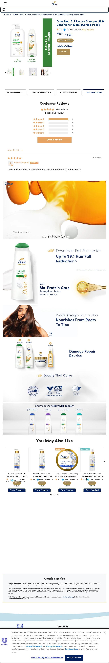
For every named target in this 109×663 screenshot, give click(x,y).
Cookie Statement (34, 646)
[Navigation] (6, 3)
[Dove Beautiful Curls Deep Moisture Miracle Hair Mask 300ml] (67, 460)
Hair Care (18, 15)
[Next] (104, 461)
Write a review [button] (54, 140)
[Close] (104, 633)
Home (6, 15)
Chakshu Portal (67, 597)
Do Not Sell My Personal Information (47, 658)
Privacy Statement (54, 646)
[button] (58, 30)
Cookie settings (71, 649)
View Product (16, 490)
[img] (14, 158)
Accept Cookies (74, 658)
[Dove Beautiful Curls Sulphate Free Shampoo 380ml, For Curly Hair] (17, 460)
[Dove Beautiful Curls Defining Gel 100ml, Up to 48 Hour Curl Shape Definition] (92, 460)
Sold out (63, 52)
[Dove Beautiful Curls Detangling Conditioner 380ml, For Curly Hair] (42, 460)
